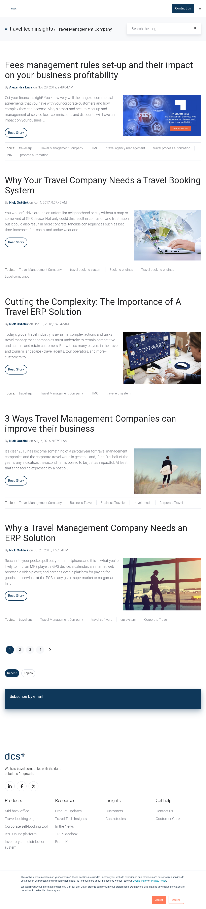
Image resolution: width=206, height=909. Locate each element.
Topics (28, 673)
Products (13, 800)
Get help (163, 800)
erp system (128, 620)
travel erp (25, 148)
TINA (8, 155)
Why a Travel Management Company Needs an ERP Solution (96, 533)
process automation (34, 155)
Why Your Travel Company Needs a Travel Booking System (103, 185)
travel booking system (85, 270)
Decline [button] (176, 899)
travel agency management (125, 148)
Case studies (115, 819)
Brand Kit (62, 841)
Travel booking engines (157, 270)
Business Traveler (113, 503)
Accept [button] (159, 899)
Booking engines (121, 270)
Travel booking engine (22, 819)
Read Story (16, 133)
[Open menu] (200, 8)
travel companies (17, 276)
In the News (64, 826)
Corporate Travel (171, 503)
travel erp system (118, 393)
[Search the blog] (195, 28)
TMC (94, 148)
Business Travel (81, 503)
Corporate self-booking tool (26, 826)
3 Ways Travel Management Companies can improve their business (90, 423)
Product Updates (68, 811)
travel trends (142, 503)
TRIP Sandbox (66, 834)
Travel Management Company (61, 148)
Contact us (183, 8)
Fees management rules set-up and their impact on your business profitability (99, 70)
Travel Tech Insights (71, 819)
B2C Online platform (21, 834)
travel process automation (171, 148)
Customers (114, 811)
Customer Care (168, 819)
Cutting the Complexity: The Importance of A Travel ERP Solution (93, 307)
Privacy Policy (158, 880)
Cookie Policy (140, 880)
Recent (12, 673)
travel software (101, 620)
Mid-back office (17, 811)
